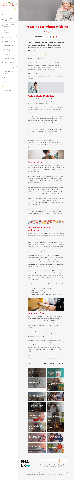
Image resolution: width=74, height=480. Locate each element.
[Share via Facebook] (50, 37)
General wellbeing (34, 441)
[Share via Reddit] (53, 37)
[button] (16, 19)
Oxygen (32, 451)
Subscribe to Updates (64, 460)
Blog (47, 32)
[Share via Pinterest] (56, 37)
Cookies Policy (45, 466)
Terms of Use (52, 465)
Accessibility (61, 466)
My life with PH (52, 441)
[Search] (9, 9)
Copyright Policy (62, 465)
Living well (51, 430)
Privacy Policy (43, 465)
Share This (38, 37)
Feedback (53, 466)
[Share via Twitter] (47, 37)
